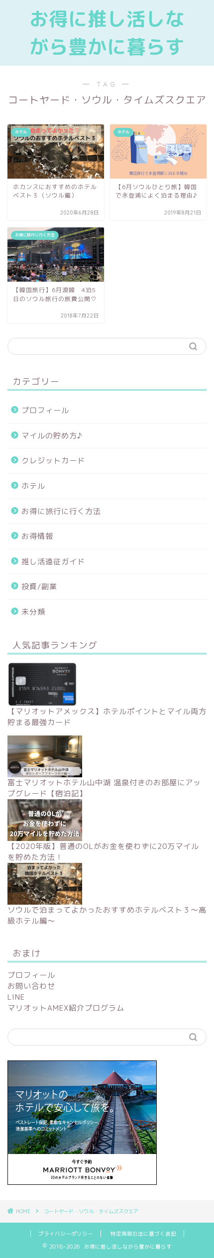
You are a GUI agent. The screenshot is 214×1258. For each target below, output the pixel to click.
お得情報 (37, 536)
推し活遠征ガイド (53, 561)
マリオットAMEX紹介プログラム (65, 1008)
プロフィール (45, 410)
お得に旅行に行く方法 (61, 511)
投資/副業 (39, 586)
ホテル (33, 486)
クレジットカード (53, 460)
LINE (16, 997)
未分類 (33, 612)
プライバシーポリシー (65, 1233)
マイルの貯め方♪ (52, 435)
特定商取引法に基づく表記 (143, 1233)
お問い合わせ (31, 986)
